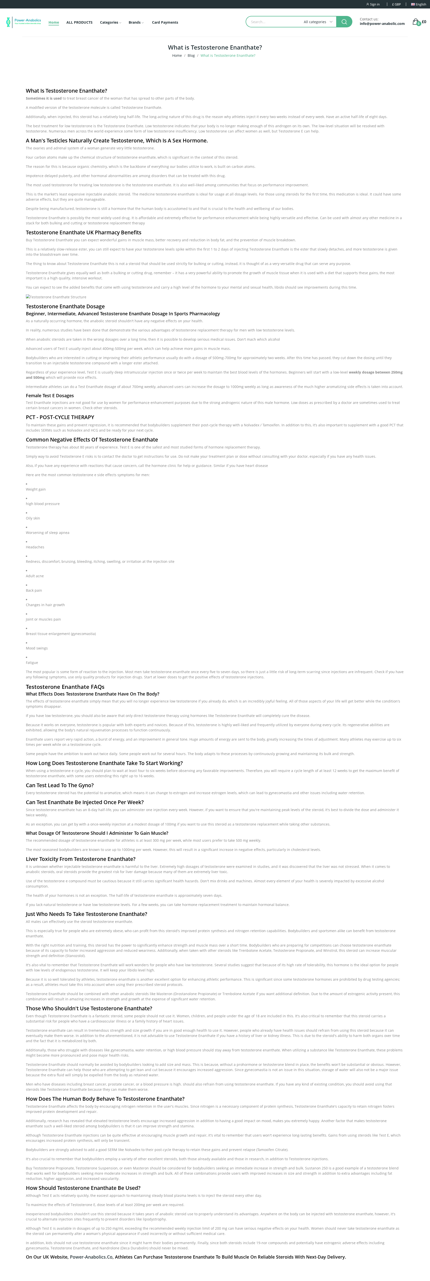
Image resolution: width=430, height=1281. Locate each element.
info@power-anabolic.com (382, 23)
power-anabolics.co (91, 1257)
